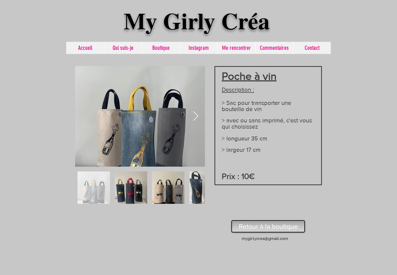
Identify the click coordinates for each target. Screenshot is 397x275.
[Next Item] (196, 116)
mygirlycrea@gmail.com (265, 238)
